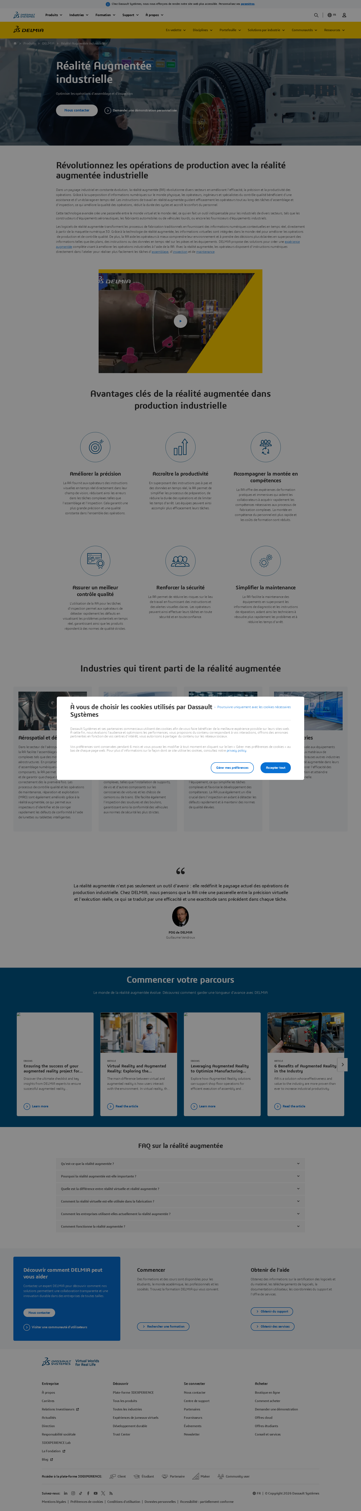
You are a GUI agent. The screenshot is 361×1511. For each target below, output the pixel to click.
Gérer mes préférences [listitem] (232, 767)
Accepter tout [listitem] (275, 767)
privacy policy (236, 750)
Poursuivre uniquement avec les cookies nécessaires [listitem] (254, 707)
